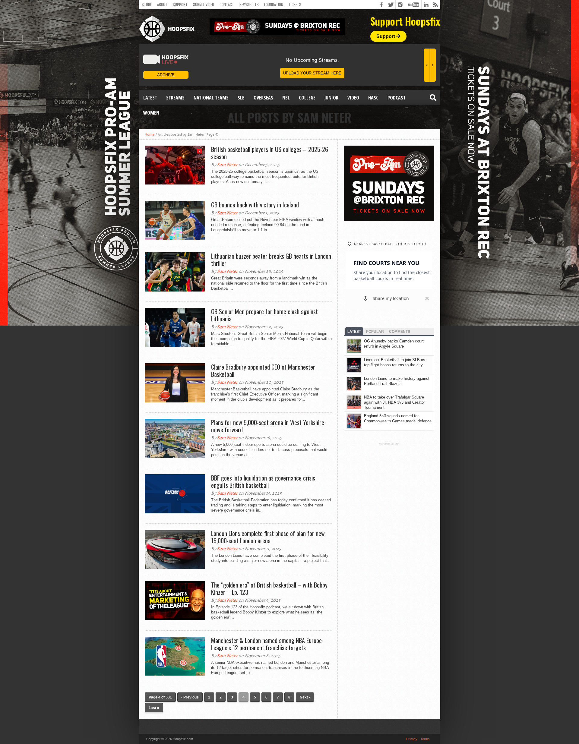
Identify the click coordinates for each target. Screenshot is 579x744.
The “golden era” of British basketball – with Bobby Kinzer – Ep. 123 (269, 588)
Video (353, 97)
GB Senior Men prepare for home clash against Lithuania (264, 315)
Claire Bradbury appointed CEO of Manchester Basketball (263, 370)
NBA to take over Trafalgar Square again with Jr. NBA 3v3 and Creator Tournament (394, 402)
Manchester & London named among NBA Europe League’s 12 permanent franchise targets (266, 644)
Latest (150, 97)
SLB (241, 97)
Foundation (273, 4)
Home (150, 134)
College (307, 97)
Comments (399, 331)
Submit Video (203, 4)
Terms (425, 739)
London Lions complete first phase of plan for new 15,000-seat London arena (268, 537)
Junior (331, 97)
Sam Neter (227, 164)
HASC (373, 97)
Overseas (263, 97)
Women (151, 112)
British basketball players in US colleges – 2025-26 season (269, 153)
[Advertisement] (389, 535)
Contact (227, 4)
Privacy (411, 739)
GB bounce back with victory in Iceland (255, 204)
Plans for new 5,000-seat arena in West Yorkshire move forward (267, 426)
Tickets (295, 4)
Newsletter (249, 4)
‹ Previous (190, 697)
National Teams (211, 97)
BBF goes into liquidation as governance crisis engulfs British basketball (263, 481)
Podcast (397, 97)
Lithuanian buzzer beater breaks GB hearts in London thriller (271, 259)
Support (180, 4)
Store (147, 4)
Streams (175, 97)
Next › (305, 697)
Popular (375, 331)
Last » (154, 708)
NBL (286, 97)
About (162, 4)
